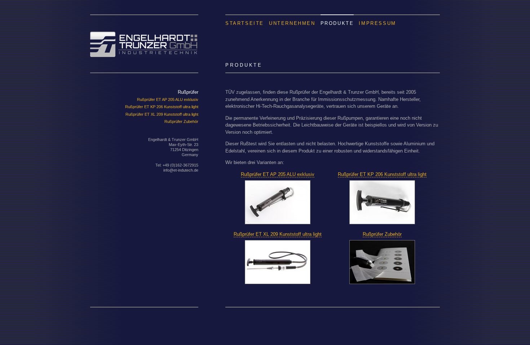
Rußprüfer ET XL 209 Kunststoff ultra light (161, 114)
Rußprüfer (188, 92)
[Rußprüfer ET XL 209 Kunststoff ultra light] (277, 282)
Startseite (244, 23)
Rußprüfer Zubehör (181, 121)
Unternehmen (292, 23)
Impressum (377, 23)
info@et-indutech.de (180, 170)
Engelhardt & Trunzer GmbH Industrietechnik (144, 35)
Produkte (337, 23)
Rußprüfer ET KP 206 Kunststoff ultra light (161, 107)
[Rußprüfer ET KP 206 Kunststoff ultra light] (382, 222)
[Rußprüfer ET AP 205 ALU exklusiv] (277, 222)
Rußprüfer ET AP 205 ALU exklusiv (167, 99)
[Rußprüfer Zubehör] (382, 282)
